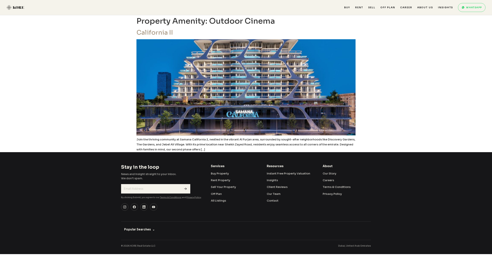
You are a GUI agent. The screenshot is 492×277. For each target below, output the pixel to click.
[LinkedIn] (144, 207)
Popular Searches (139, 229)
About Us (425, 7)
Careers (328, 180)
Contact (272, 200)
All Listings (218, 200)
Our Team (274, 194)
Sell (371, 7)
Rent (359, 7)
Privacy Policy (193, 197)
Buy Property (220, 173)
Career (406, 7)
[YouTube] (153, 207)
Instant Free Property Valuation (288, 173)
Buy (347, 7)
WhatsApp (474, 7)
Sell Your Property (223, 187)
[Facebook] (134, 207)
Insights (445, 7)
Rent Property (220, 180)
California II (154, 32)
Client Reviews (277, 187)
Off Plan (387, 7)
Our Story (329, 173)
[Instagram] (124, 207)
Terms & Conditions (170, 197)
